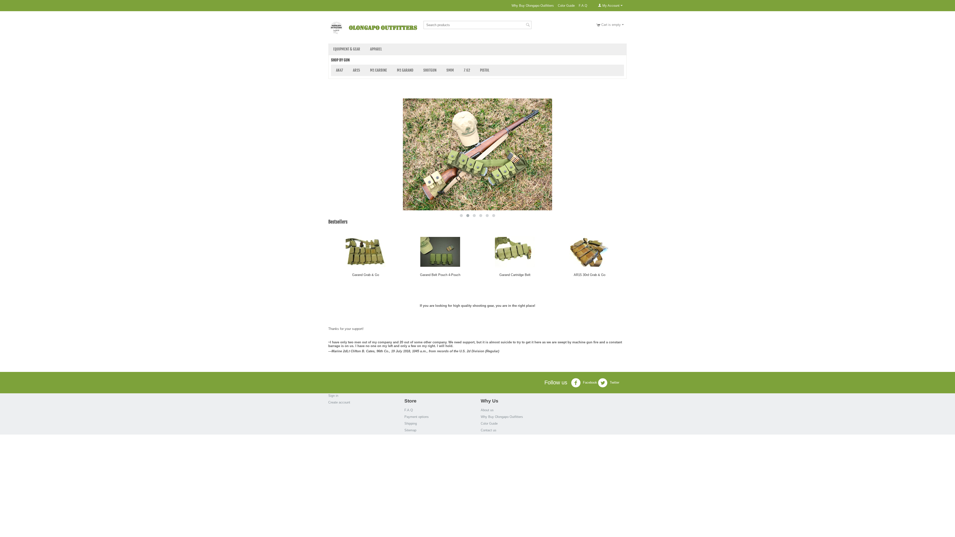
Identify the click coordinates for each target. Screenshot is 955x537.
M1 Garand (405, 70)
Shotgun (429, 70)
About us (487, 410)
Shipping (410, 423)
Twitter (614, 383)
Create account (339, 402)
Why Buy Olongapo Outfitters (533, 5)
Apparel (376, 49)
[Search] (527, 25)
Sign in (333, 396)
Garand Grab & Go (365, 275)
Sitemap (410, 430)
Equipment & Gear (346, 49)
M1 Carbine (378, 70)
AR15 (356, 70)
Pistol (484, 70)
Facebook (589, 383)
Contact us (488, 430)
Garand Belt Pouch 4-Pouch (440, 275)
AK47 (339, 70)
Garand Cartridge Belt (514, 275)
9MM (450, 70)
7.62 (467, 70)
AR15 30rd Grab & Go (589, 275)
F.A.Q (583, 5)
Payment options (416, 417)
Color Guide (566, 5)
